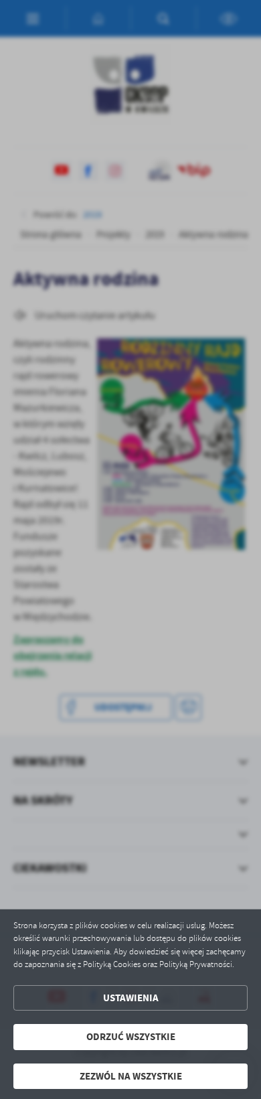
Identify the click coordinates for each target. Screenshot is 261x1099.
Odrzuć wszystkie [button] (130, 1036)
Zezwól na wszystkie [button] (131, 1076)
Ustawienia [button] (131, 998)
